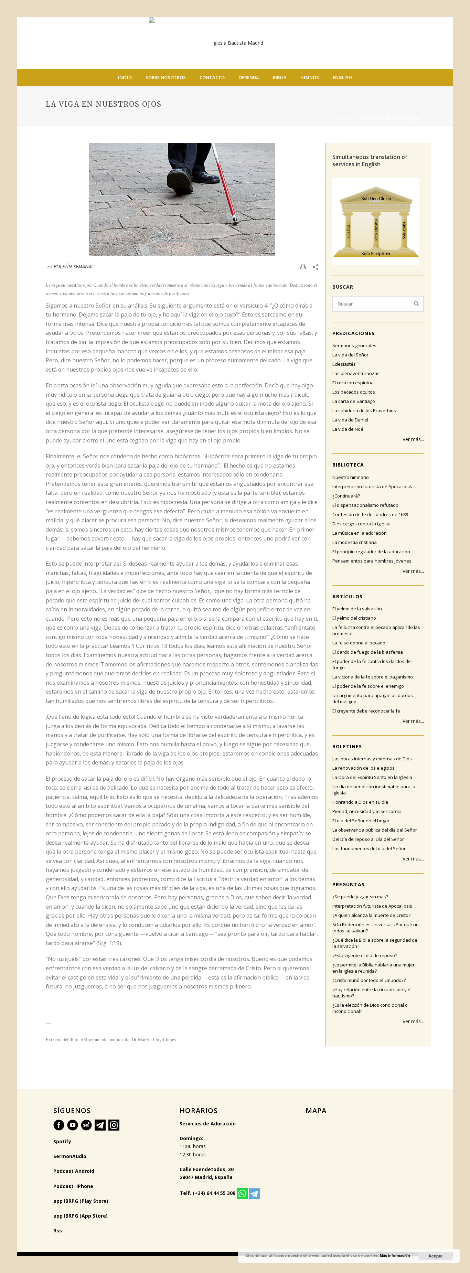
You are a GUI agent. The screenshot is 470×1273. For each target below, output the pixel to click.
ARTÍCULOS (347, 596)
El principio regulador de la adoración (371, 551)
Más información (395, 1255)
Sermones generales (354, 345)
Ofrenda (248, 77)
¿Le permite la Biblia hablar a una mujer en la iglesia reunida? (373, 968)
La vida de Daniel (350, 420)
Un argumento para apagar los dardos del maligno (372, 698)
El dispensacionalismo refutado (365, 505)
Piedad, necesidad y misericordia (367, 811)
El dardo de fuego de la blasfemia (367, 652)
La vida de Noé (347, 429)
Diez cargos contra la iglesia (361, 524)
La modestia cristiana (354, 542)
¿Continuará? (346, 496)
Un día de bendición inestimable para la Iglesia (373, 789)
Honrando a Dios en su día (360, 802)
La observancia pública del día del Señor (374, 830)
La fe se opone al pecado (358, 643)
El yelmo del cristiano (354, 618)
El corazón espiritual (353, 382)
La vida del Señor (350, 355)
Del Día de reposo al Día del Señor (368, 839)
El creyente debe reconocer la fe (366, 711)
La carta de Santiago (353, 401)
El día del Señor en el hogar (360, 820)
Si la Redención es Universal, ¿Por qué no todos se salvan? (375, 927)
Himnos (309, 77)
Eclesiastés (344, 364)
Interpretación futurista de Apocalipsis (372, 486)
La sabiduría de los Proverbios (364, 410)
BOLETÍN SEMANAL (337, 118)
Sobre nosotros (166, 77)
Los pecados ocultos (353, 392)
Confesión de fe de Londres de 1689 (370, 514)
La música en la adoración (359, 533)
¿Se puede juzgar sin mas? (360, 897)
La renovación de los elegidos (363, 768)
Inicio (125, 77)
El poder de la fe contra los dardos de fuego (371, 664)
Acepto (435, 1256)
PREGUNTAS (348, 884)
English (342, 77)
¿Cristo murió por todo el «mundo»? (369, 980)
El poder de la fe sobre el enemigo (368, 686)
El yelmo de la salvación (357, 609)
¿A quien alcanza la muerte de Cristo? (371, 915)
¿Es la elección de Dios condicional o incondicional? (370, 1008)
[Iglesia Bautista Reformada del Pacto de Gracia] (235, 43)
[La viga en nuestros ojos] (182, 199)
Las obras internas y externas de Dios (372, 759)
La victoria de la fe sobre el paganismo (372, 677)
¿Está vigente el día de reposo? (364, 955)
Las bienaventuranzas (356, 373)
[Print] (303, 266)
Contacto (212, 77)
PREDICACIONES (353, 333)
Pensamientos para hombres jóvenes (372, 561)
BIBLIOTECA (348, 464)
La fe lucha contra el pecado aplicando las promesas (376, 630)
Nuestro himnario (350, 477)
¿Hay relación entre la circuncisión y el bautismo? (372, 992)
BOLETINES (347, 746)
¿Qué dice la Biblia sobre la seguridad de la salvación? (374, 943)
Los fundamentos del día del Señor (369, 848)
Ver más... (413, 439)
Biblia (280, 77)
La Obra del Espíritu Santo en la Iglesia (372, 777)
